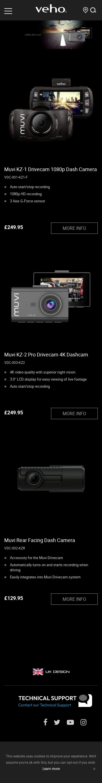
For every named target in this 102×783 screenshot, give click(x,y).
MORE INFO (74, 228)
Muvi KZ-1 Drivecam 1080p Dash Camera (50, 169)
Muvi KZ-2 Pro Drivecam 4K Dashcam (46, 354)
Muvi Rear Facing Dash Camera (39, 540)
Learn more (51, 768)
